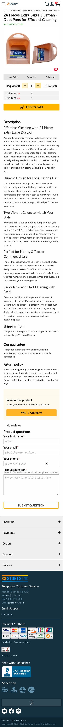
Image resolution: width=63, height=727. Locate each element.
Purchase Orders (9, 655)
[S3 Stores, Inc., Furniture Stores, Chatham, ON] (16, 671)
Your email (10, 447)
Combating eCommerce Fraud (16, 642)
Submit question (31, 505)
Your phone (11, 458)
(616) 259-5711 (14, 595)
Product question (14, 469)
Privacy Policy (20, 720)
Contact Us (6, 614)
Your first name (13, 436)
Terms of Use (7, 720)
